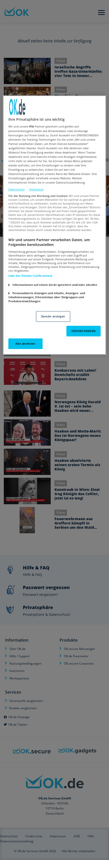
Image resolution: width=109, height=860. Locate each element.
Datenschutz (16, 189)
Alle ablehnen (25, 343)
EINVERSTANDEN (83, 331)
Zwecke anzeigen (53, 316)
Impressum (36, 189)
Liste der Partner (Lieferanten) (30, 275)
